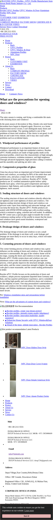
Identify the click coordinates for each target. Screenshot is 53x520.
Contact (15, 27)
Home (2, 6)
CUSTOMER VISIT (8, 17)
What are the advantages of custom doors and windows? (28, 302)
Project (8, 57)
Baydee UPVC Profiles (9, 10)
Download (23, 27)
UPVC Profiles (16, 47)
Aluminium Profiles (18, 52)
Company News (16, 94)
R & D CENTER (17, 78)
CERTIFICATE (43, 22)
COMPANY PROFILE (9, 22)
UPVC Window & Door (29, 10)
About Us (9, 407)
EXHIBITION (24, 17)
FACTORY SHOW (28, 22)
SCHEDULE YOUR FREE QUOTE (8, 35)
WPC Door (11, 13)
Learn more (29, 511)
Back (12, 45)
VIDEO (16, 24)
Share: (2, 110)
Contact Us (9, 414)
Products (8, 403)
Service (3, 27)
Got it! (26, 516)
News (9, 27)
